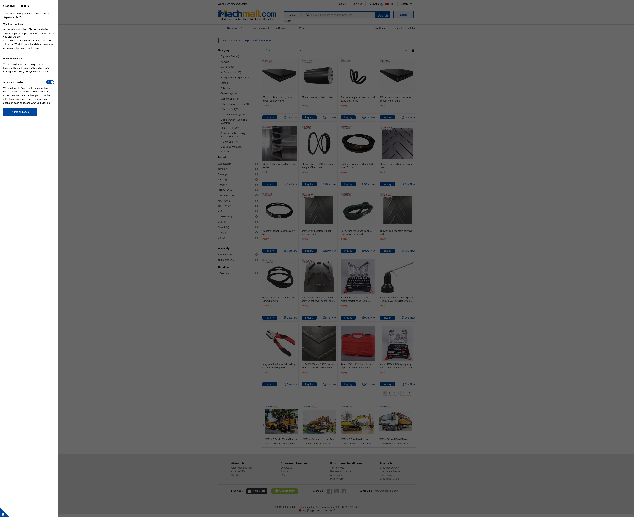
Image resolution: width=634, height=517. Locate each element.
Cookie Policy (16, 13)
